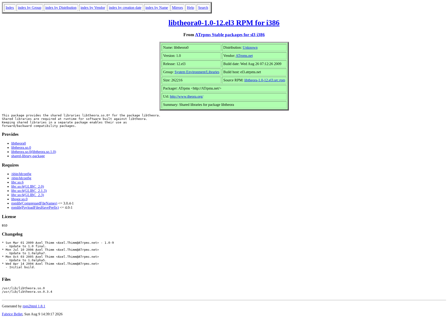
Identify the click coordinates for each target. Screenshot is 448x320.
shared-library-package (28, 156)
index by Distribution (61, 8)
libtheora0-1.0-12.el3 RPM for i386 (224, 22)
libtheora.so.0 (21, 148)
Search (203, 8)
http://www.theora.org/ (186, 96)
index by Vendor (92, 8)
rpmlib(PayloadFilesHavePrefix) (35, 207)
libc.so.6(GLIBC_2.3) (27, 195)
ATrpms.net (244, 56)
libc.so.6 (17, 182)
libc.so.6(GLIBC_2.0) (27, 186)
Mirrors (177, 8)
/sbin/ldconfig (21, 174)
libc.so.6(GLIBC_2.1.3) (29, 191)
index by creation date (125, 8)
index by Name (156, 8)
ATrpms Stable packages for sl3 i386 (230, 34)
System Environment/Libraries (197, 72)
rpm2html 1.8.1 (34, 306)
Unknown (250, 47)
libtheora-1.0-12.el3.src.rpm (264, 80)
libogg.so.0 (19, 199)
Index (10, 8)
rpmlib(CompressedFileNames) (34, 203)
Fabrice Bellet (12, 314)
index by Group (29, 8)
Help (190, 8)
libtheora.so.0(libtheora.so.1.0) (33, 152)
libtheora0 (18, 143)
